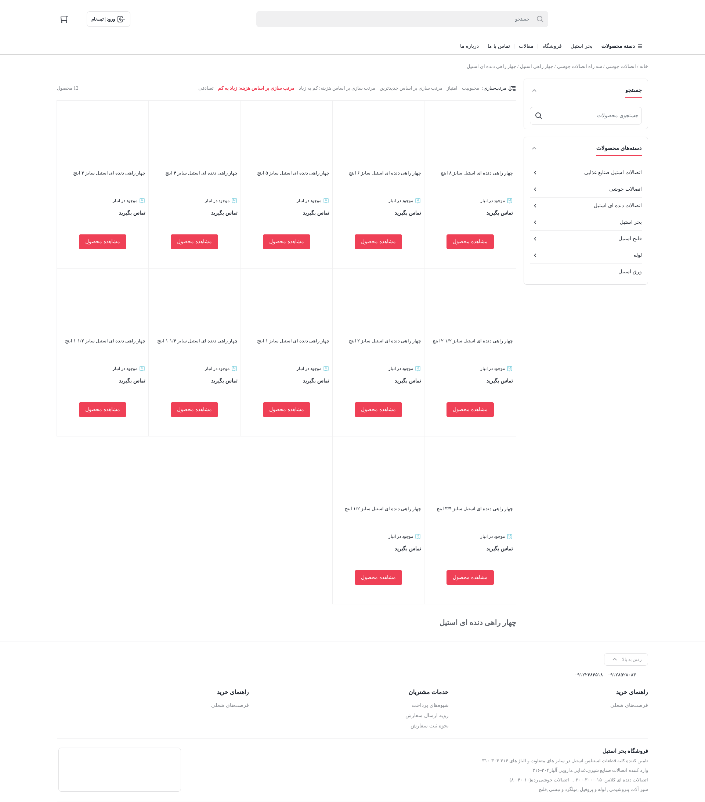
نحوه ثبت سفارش (429, 726)
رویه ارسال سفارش (426, 715)
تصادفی (206, 88)
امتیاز (452, 88)
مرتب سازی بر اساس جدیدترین (411, 88)
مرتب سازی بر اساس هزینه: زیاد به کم (256, 88)
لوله (637, 255)
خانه (644, 66)
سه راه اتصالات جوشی (579, 66)
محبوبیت (470, 88)
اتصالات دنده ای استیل (618, 205)
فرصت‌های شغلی (629, 705)
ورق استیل (630, 271)
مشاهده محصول (470, 241)
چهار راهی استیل (536, 66)
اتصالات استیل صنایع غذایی (613, 172)
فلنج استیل (630, 238)
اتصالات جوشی (621, 66)
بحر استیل (631, 222)
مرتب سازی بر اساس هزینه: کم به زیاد (337, 88)
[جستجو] (538, 116)
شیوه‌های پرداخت (430, 705)
